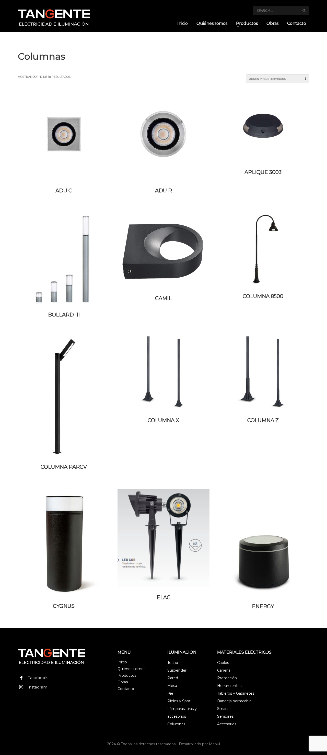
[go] (304, 10)
